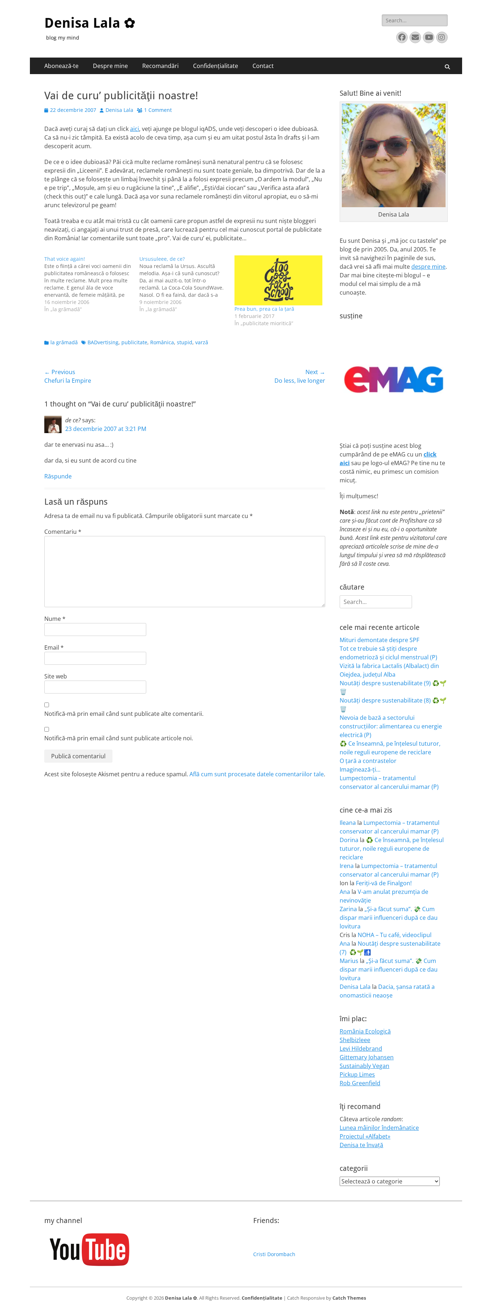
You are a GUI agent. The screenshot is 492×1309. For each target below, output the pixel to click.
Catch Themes (349, 1298)
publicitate (134, 342)
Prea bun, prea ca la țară (264, 308)
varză (201, 342)
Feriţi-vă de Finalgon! (384, 883)
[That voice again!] (91, 284)
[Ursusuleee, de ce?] (186, 284)
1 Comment (158, 109)
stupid (184, 342)
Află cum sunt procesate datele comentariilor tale (256, 774)
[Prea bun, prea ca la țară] (278, 280)
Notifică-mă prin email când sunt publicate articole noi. (118, 738)
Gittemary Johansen (367, 1057)
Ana (345, 892)
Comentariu (62, 532)
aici (134, 129)
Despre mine (110, 66)
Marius (349, 961)
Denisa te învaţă (361, 1145)
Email (54, 647)
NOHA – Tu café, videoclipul (394, 935)
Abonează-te (61, 66)
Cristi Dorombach (274, 1254)
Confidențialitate (215, 66)
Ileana (348, 823)
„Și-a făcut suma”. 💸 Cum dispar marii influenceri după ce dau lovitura (389, 917)
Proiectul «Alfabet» (365, 1136)
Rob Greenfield (360, 1083)
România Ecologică (365, 1031)
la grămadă (64, 342)
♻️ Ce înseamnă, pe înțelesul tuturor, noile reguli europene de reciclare (392, 848)
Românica (162, 342)
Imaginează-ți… (360, 769)
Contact (263, 66)
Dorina (349, 840)
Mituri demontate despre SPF (379, 640)
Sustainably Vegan (364, 1066)
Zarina (348, 909)
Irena (347, 866)
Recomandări (160, 66)
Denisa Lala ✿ (89, 23)
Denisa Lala (119, 109)
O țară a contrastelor (368, 761)
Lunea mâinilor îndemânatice (379, 1128)
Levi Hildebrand (361, 1049)
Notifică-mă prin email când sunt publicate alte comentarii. (123, 714)
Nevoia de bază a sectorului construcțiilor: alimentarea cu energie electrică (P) (391, 726)
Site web (55, 676)
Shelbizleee (355, 1040)
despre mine (428, 267)
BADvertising (103, 342)
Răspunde (58, 476)
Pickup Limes (357, 1074)
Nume (55, 619)
